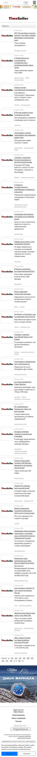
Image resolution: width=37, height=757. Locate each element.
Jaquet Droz (18, 501)
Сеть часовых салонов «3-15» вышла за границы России (24, 590)
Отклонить (26, 754)
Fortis (16, 150)
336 (3, 661)
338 (11, 661)
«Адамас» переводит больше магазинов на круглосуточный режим (23, 160)
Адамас (17, 177)
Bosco (16, 307)
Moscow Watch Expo (21, 580)
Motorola (17, 630)
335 (32, 658)
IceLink (16, 327)
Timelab (17, 105)
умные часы (18, 628)
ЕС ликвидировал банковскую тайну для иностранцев (22, 409)
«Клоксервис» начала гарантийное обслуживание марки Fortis (25, 135)
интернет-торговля (20, 653)
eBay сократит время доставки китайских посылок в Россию (22, 640)
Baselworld (17, 284)
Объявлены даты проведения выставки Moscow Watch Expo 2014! (24, 561)
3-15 (15, 605)
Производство (19, 80)
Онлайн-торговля (20, 50)
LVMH (27, 78)
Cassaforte (17, 449)
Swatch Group (19, 78)
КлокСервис (18, 148)
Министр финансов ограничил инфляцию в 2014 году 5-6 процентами (24, 511)
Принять (9, 754)
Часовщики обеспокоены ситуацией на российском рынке (24, 216)
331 (16, 658)
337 (7, 661)
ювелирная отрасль (27, 177)
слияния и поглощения (22, 399)
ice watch (17, 397)
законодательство (20, 207)
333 (24, 658)
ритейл (22, 307)
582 (19, 661)
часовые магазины (20, 453)
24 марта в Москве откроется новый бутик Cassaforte (23, 434)
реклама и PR (25, 327)
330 (12, 658)
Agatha (16, 354)
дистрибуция (18, 234)
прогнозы (17, 125)
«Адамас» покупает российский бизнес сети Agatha (23, 337)
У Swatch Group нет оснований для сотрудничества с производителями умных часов (23, 62)
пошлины (17, 261)
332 (20, 658)
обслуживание (29, 148)
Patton (24, 397)
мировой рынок (19, 551)
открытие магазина (20, 451)
